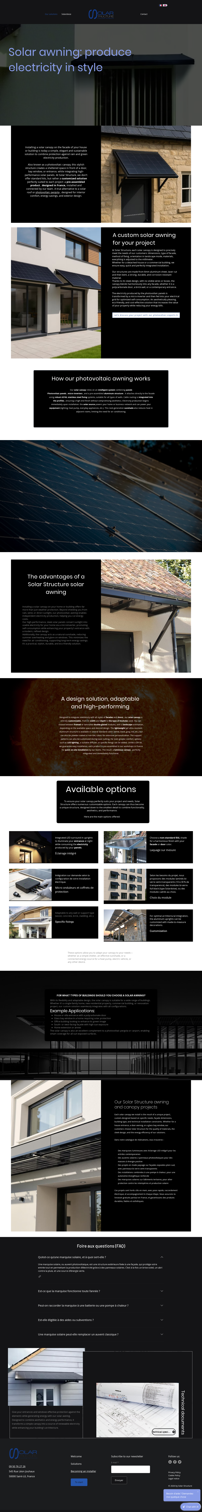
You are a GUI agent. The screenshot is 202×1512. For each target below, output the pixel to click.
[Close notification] (198, 1492)
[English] (165, 5)
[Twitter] (179, 1462)
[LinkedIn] (170, 1462)
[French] (161, 5)
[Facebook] (175, 1462)
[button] (39, 1276)
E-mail (114, 1462)
